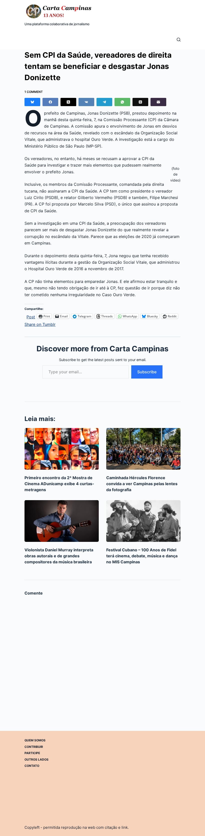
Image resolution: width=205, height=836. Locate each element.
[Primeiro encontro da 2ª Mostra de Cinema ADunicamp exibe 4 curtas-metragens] (61, 449)
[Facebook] (50, 102)
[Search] (178, 39)
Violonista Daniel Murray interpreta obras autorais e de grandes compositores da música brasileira (58, 555)
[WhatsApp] (122, 102)
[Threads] (140, 102)
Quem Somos (35, 740)
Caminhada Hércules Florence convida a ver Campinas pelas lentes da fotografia (142, 483)
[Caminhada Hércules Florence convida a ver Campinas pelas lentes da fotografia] (143, 449)
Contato (31, 766)
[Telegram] (104, 102)
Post (30, 316)
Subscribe (146, 371)
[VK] (86, 102)
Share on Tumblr (40, 324)
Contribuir (33, 746)
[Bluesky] (32, 102)
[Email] (158, 102)
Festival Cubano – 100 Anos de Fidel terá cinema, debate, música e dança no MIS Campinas (142, 555)
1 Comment (33, 92)
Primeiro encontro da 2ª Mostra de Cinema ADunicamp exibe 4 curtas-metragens (59, 483)
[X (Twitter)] (68, 102)
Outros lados (36, 759)
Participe (32, 753)
